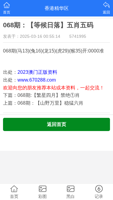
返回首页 (56, 124)
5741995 (77, 36)
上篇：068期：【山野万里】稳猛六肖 (43, 103)
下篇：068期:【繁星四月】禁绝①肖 (41, 95)
